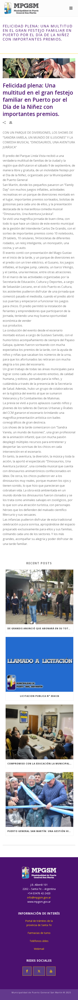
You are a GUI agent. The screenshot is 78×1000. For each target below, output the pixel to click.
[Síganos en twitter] (39, 971)
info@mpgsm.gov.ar (39, 897)
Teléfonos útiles (39, 941)
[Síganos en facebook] (27, 971)
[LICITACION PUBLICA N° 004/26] (39, 664)
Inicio (7, 47)
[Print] (12, 122)
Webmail (39, 949)
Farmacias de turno (39, 933)
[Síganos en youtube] (51, 971)
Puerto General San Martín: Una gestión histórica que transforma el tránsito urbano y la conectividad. (40, 831)
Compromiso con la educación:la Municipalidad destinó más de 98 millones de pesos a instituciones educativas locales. (40, 763)
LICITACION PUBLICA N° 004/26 (39, 696)
